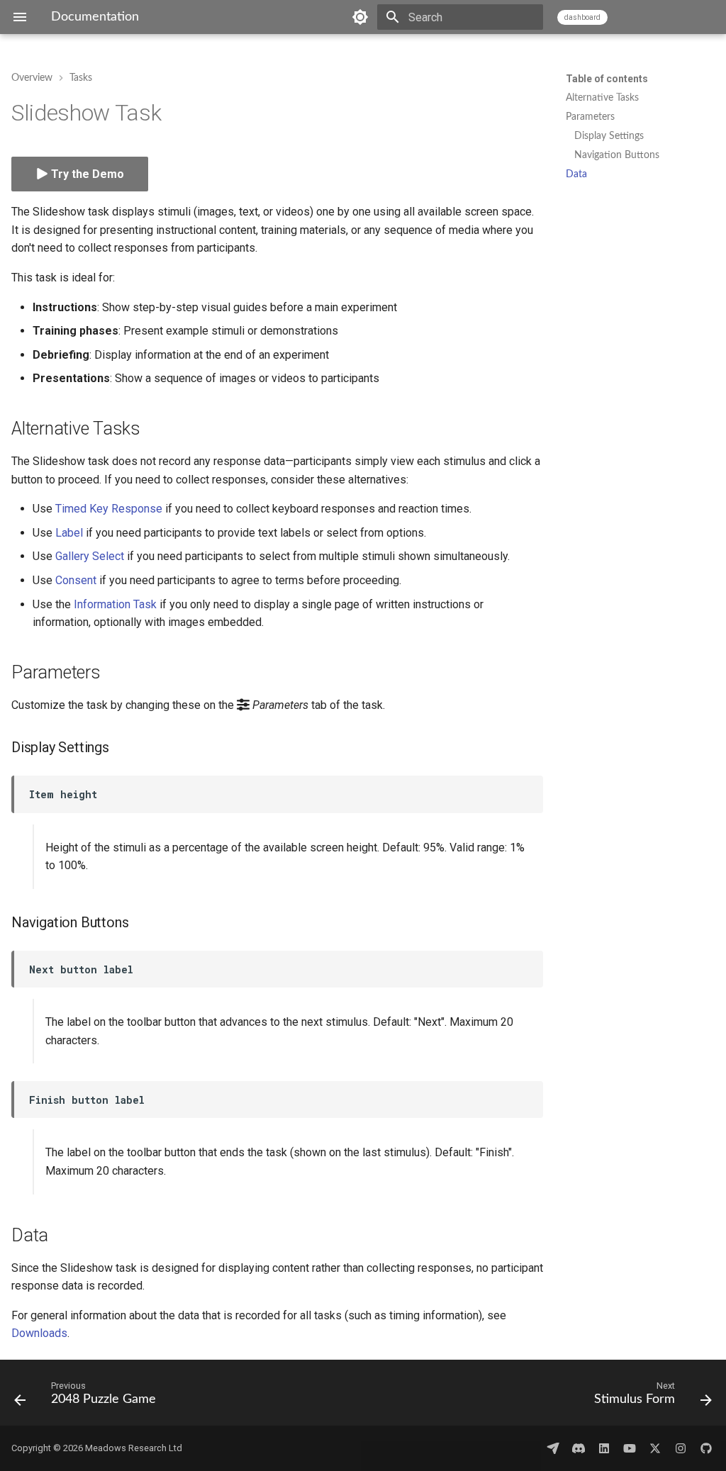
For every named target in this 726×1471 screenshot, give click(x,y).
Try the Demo (86, 174)
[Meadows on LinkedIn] (604, 1448)
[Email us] (553, 1448)
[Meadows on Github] (706, 1448)
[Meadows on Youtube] (629, 1448)
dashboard (582, 17)
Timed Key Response (108, 508)
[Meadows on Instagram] (680, 1448)
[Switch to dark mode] (360, 17)
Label (69, 532)
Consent (75, 580)
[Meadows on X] (655, 1448)
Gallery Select (89, 556)
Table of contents (607, 78)
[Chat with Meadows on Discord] (578, 1448)
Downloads (39, 1333)
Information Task (115, 604)
